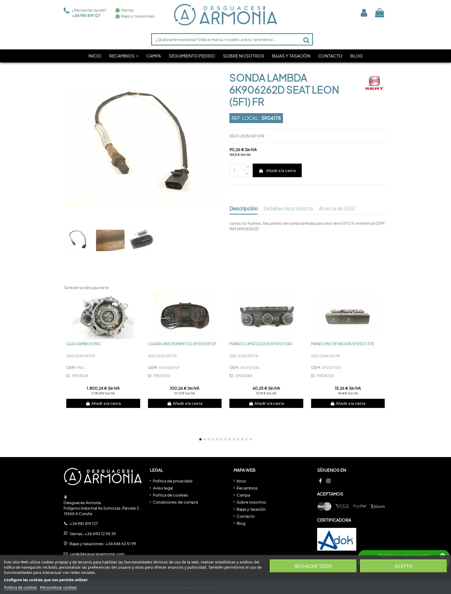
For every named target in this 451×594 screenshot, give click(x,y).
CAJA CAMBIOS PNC (83, 343)
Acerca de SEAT (337, 208)
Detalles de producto (288, 208)
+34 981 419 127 (86, 15)
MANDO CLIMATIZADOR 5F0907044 (260, 343)
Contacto (246, 516)
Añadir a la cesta (281, 170)
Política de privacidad (172, 480)
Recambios (247, 487)
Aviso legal (163, 487)
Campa (243, 494)
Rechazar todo (313, 566)
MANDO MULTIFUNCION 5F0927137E (342, 343)
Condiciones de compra (175, 501)
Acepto (404, 566)
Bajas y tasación (251, 508)
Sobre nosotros (251, 501)
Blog (241, 523)
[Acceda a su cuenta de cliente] (364, 12)
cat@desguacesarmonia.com (97, 553)
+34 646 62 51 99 (120, 543)
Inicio (241, 480)
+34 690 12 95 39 (100, 533)
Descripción (243, 208)
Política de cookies (170, 494)
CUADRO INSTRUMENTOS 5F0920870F (182, 343)
